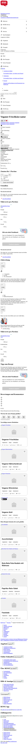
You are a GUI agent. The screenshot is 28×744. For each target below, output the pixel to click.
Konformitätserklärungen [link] (9, 728)
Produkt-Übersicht (7, 663)
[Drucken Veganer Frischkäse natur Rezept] (2, 121)
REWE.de (3, 622)
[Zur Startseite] (5, 8)
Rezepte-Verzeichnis (8, 686)
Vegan (7, 122)
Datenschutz (6, 720)
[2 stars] (8, 417)
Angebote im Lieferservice (9, 648)
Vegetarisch (3, 122)
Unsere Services (7, 650)
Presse (4, 676)
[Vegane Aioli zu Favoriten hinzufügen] (24, 500)
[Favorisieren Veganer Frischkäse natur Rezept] (5, 121)
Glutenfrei (17, 122)
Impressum (5, 722)
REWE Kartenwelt (7, 699)
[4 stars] (18, 417)
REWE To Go (6, 698)
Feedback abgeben (14, 244)
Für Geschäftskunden (8, 665)
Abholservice (6, 662)
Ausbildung (6, 675)
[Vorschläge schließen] (2, 95)
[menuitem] (14, 21)
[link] (15, 72)
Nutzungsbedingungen (8, 723)
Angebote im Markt (7, 646)
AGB (4, 719)
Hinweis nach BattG (8, 726)
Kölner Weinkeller (7, 703)
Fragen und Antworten (8, 684)
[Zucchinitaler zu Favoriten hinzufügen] (24, 527)
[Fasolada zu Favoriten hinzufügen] (24, 600)
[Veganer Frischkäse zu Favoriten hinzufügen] (24, 427)
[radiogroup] (14, 417)
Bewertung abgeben (5, 419)
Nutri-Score (6, 690)
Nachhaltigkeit (6, 671)
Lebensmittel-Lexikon (8, 685)
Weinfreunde (6, 701)
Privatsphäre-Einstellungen (9, 724)
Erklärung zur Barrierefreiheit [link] (10, 730)
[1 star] (4, 417)
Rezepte (13, 82)
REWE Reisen (6, 697)
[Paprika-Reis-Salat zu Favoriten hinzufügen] (24, 576)
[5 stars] (23, 417)
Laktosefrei (12, 122)
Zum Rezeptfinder (6, 198)
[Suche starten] (15, 93)
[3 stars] (13, 417)
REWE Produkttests (8, 653)
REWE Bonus (6, 649)
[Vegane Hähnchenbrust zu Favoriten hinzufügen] (24, 451)
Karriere (5, 674)
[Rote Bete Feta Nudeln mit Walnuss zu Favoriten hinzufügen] (24, 551)
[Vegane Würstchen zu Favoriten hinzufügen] (24, 476)
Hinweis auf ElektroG (8, 727)
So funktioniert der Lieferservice (10, 661)
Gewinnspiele (6, 652)
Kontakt (5, 677)
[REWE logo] (3, 68)
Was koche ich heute (8, 689)
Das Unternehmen (7, 672)
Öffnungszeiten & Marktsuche (10, 688)
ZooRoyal (5, 702)
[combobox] (7, 93)
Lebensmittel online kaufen (9, 659)
